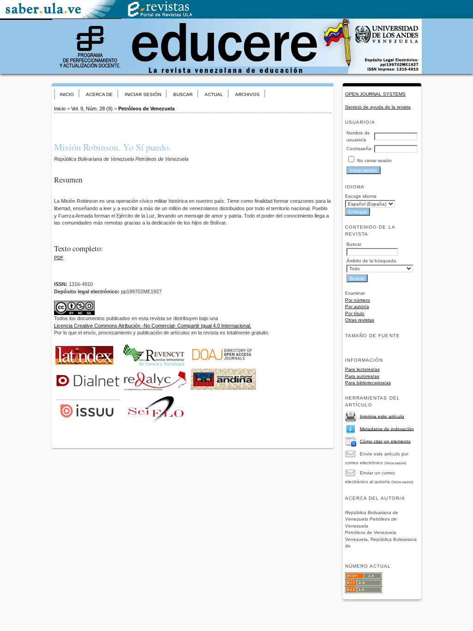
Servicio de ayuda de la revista (378, 106)
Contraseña (358, 148)
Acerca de (99, 94)
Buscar (183, 94)
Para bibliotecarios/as (368, 382)
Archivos (247, 94)
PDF (58, 257)
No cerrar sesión (374, 160)
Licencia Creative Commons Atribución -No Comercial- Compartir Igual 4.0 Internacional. (152, 325)
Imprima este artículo (382, 416)
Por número (357, 300)
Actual (214, 94)
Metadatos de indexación (387, 428)
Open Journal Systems (375, 94)
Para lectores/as (362, 369)
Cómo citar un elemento (385, 440)
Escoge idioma (360, 196)
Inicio (67, 94)
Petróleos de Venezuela (146, 108)
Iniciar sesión (143, 94)
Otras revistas (359, 319)
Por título (354, 313)
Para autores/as (362, 376)
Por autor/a (357, 306)
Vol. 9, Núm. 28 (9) (92, 108)
